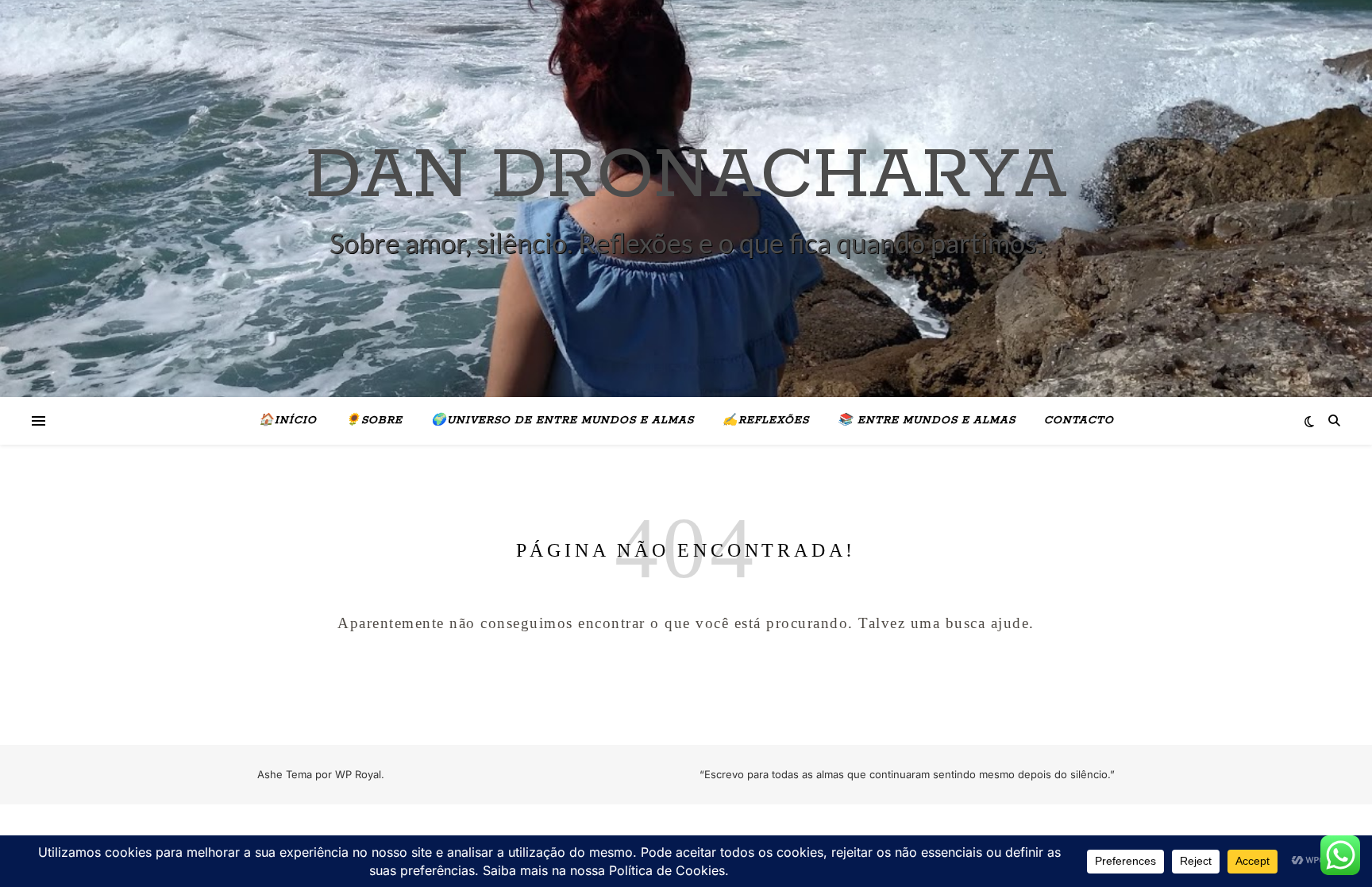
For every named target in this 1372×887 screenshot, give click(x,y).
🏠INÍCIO (288, 420)
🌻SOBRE (374, 420)
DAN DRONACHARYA (686, 176)
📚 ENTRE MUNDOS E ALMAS (927, 420)
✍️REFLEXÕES (766, 420)
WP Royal (358, 774)
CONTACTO (1079, 420)
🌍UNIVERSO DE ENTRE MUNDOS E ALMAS (562, 420)
